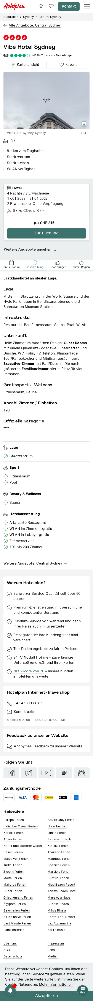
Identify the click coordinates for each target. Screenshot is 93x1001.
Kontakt (69, 6)
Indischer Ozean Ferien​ (20, 826)
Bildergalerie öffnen (84, 124)
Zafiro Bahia (56, 930)
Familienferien (13, 930)
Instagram (29, 772)
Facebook (11, 772)
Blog (64, 772)
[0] (51, 6)
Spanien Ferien (59, 865)
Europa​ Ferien (13, 820)
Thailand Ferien (59, 852)
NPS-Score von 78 (28, 671)
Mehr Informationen (56, 984)
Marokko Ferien (59, 871)
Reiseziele (13, 811)
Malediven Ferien (16, 858)
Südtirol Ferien (58, 878)
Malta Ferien (12, 878)
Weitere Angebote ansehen (27, 249)
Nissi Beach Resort (61, 884)
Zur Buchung (46, 233)
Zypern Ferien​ (13, 871)
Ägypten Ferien (14, 904)
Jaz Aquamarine (59, 923)
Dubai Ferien (12, 891)
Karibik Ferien (13, 833)
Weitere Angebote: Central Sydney (32, 563)
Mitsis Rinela (57, 910)
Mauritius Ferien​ (59, 858)
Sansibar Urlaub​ (59, 839)
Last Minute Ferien (17, 923)
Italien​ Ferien (13, 852)
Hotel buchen (57, 826)
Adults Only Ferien (61, 820)
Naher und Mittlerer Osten (22, 845)
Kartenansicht (27, 64)
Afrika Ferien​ (12, 839)
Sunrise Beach (58, 904)
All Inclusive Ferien (17, 917)
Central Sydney (49, 17)
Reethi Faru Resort (61, 917)
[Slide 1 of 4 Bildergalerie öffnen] (46, 100)
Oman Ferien (57, 833)
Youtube (46, 772)
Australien (10, 17)
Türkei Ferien (12, 865)
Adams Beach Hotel (62, 891)
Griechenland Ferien (18, 897)
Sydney (28, 17)
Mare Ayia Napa (59, 897)
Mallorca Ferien (14, 884)
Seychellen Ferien (16, 910)
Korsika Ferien (58, 845)
